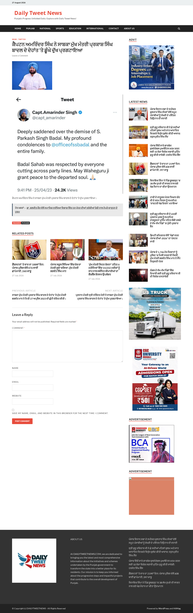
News (14, 39)
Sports (60, 28)
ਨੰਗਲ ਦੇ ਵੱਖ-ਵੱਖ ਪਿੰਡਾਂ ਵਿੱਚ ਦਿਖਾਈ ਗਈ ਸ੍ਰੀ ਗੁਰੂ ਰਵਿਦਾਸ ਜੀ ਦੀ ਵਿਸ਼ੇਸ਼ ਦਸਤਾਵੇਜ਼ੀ (165, 273)
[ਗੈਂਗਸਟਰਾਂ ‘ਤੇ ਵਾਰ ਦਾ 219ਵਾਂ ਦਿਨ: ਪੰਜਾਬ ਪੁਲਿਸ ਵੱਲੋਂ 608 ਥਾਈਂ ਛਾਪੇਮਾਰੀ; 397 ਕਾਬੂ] (138, 164)
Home (18, 28)
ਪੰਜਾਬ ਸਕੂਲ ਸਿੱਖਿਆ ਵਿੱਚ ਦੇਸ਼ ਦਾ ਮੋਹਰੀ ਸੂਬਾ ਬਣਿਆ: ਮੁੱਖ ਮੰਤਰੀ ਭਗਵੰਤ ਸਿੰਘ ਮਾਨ (65, 268)
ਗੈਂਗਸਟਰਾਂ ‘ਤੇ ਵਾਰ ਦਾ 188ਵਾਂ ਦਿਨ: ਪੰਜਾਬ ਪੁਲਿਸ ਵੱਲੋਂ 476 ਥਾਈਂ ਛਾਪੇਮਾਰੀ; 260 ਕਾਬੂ (28, 268)
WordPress (163, 608)
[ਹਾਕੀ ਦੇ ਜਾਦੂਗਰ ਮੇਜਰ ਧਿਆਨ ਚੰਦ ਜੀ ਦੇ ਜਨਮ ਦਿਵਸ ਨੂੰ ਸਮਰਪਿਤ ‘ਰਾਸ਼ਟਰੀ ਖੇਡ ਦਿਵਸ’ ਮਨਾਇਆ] (138, 197)
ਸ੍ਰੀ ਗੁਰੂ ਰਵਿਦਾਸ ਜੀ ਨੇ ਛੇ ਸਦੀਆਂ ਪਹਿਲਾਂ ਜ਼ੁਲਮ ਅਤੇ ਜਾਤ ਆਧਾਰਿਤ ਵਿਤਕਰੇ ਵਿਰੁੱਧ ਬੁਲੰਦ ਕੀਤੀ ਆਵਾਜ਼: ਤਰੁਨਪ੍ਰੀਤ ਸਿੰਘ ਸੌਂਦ (165, 132)
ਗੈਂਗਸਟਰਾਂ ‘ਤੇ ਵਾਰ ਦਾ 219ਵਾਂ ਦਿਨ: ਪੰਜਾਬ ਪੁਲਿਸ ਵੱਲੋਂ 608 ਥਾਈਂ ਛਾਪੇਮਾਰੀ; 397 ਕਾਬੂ (165, 166)
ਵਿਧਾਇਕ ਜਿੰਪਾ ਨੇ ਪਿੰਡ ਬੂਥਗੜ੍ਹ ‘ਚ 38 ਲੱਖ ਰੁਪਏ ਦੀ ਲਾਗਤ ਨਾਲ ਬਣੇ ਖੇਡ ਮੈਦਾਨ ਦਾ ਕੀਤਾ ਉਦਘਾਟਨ (165, 183)
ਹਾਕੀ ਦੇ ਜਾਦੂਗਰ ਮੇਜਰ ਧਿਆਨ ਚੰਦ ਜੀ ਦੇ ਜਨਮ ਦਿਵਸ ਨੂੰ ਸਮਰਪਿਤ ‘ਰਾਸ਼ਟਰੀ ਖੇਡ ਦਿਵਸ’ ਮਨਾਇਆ (165, 200)
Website (17, 396)
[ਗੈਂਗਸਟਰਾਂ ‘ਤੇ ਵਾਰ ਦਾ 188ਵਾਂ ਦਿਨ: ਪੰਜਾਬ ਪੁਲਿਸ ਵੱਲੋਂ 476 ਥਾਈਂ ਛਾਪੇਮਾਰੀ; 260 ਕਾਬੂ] (29, 261)
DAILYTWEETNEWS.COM (87, 553)
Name (15, 368)
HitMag (176, 608)
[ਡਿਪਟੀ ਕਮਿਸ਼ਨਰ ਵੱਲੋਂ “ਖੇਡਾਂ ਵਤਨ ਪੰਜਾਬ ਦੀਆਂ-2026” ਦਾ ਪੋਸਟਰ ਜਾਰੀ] (138, 235)
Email (15, 382)
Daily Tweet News (38, 13)
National (45, 28)
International (95, 28)
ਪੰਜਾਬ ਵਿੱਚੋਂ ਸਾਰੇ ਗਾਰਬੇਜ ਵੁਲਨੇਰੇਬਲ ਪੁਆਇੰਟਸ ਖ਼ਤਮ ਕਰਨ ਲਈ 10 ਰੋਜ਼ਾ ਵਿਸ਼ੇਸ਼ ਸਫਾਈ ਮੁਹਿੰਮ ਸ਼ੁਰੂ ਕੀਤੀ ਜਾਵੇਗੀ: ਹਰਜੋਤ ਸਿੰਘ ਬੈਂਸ (165, 150)
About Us (129, 28)
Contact (114, 28)
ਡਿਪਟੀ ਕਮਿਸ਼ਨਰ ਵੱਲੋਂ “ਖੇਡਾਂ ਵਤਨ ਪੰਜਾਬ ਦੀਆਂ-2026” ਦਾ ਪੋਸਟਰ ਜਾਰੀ (164, 238)
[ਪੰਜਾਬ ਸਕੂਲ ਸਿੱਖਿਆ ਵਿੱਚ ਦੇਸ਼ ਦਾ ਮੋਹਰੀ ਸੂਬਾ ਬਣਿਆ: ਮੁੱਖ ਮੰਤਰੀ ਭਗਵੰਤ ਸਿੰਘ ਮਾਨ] (67, 261)
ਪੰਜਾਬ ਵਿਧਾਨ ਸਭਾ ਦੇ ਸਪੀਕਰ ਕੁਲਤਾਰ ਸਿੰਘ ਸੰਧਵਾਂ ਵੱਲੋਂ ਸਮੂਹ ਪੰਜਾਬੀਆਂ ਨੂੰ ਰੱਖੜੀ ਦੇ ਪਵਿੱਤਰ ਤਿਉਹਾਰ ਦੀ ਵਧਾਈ (163, 114)
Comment (18, 328)
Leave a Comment (20, 55)
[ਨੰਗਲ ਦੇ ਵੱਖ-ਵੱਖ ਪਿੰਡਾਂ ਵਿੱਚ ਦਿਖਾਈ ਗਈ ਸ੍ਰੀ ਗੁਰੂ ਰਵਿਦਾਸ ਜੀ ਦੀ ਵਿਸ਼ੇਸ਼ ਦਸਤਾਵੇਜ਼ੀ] (138, 270)
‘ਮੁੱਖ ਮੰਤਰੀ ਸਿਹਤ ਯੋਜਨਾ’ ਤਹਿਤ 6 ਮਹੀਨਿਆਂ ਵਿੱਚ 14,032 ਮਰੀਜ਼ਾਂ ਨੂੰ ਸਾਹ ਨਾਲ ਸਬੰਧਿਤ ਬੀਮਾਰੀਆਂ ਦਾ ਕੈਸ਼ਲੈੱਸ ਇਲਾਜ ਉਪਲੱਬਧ (104, 269)
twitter (21, 39)
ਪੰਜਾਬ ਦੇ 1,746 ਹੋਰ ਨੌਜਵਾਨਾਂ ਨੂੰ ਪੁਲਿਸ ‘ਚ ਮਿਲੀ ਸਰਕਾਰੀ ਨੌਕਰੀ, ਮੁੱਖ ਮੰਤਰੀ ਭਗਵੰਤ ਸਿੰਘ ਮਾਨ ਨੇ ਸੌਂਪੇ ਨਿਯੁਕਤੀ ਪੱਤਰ (165, 257)
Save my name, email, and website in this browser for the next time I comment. (60, 413)
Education (75, 28)
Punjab (30, 28)
